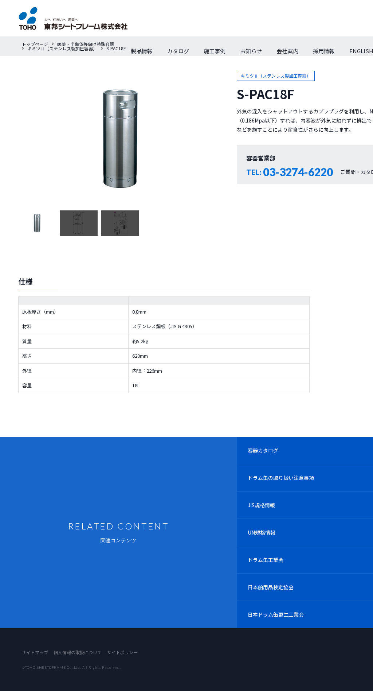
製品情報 (142, 51)
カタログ (178, 51)
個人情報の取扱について (78, 652)
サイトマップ (35, 652)
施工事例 (214, 51)
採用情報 (324, 51)
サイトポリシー (122, 652)
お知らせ (251, 51)
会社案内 (287, 51)
